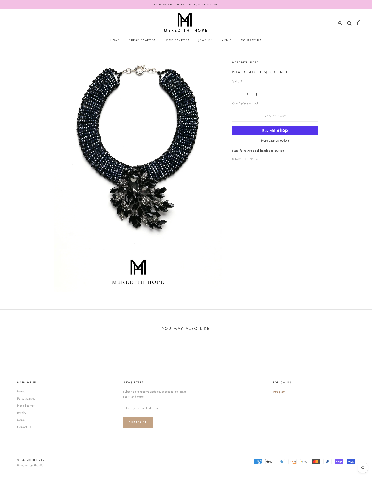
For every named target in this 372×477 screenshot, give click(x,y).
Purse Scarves (142, 40)
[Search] (349, 23)
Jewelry (205, 40)
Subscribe (138, 422)
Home (115, 40)
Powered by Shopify (30, 465)
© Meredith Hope (31, 460)
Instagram (279, 391)
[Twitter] (251, 159)
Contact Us (251, 40)
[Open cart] (359, 22)
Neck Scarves (177, 40)
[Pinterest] (257, 159)
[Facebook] (246, 159)
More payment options (275, 140)
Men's (227, 40)
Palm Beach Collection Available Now (186, 4)
